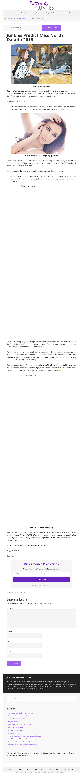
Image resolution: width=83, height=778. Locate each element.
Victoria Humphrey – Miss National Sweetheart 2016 (25, 736)
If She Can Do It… (14, 733)
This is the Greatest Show (16, 719)
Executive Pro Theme (33, 773)
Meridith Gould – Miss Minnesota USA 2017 (22, 745)
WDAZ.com (23, 101)
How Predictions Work (15, 727)
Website (9, 652)
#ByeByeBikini (13, 722)
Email (9, 642)
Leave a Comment (53, 27)
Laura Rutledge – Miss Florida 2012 (19, 742)
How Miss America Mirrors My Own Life (21, 716)
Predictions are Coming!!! (16, 730)
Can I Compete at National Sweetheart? (21, 739)
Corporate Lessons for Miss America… (21, 713)
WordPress (59, 773)
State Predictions (20, 592)
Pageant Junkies (41, 5)
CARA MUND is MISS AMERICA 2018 (20, 724)
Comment (10, 608)
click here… (20, 540)
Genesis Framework (49, 773)
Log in (66, 773)
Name (9, 632)
